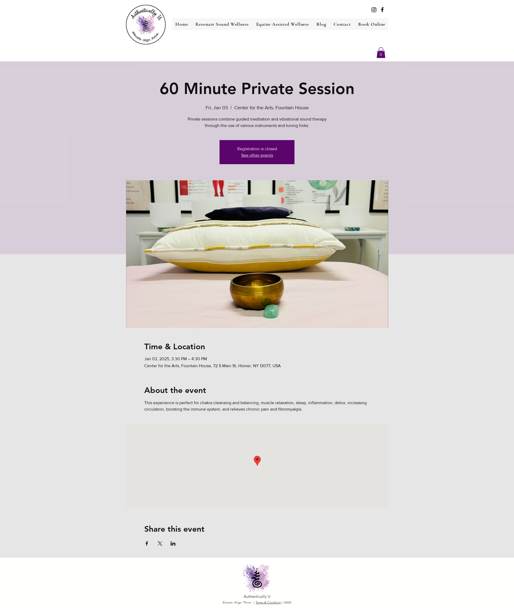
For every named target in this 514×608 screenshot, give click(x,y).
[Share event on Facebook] (146, 543)
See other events (257, 155)
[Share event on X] (159, 543)
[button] (381, 52)
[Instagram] (374, 9)
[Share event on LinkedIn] (173, 543)
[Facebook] (382, 9)
